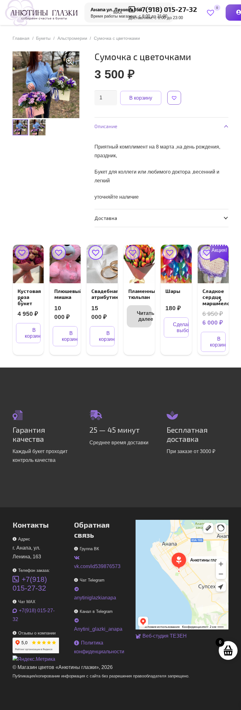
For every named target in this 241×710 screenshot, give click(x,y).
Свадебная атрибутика (106, 294)
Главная (21, 38)
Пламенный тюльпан (143, 294)
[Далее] (219, 300)
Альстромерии (72, 38)
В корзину (140, 98)
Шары (172, 291)
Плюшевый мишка (68, 294)
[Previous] (21, 300)
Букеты (43, 38)
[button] (69, 61)
